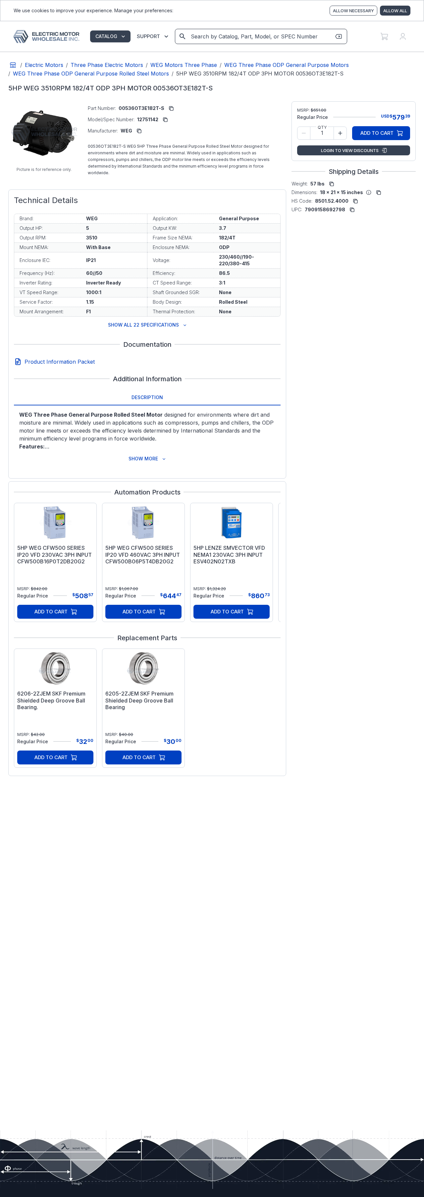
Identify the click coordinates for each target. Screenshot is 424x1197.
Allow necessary (353, 10)
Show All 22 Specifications (143, 325)
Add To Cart (51, 611)
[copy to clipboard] (171, 108)
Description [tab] (147, 397)
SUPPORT (148, 36)
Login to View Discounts (350, 150)
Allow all (395, 10)
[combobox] (260, 36)
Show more (143, 458)
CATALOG (106, 36)
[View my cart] (384, 36)
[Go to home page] (13, 65)
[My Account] (403, 36)
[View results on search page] (182, 36)
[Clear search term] (338, 36)
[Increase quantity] (340, 133)
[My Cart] (384, 36)
